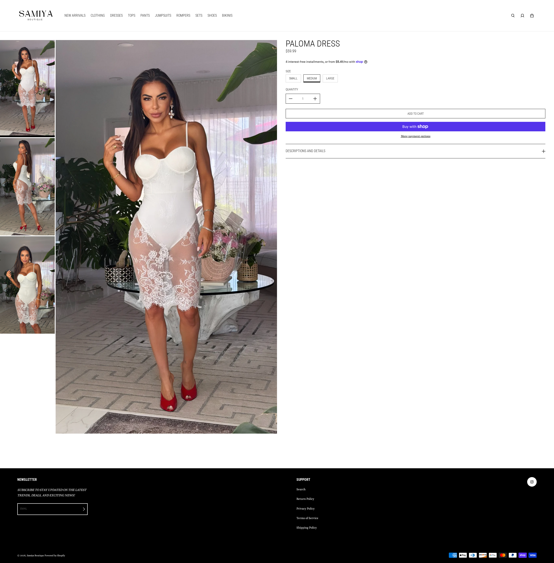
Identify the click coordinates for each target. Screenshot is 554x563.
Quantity (292, 89)
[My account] (522, 15)
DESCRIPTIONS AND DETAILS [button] (305, 151)
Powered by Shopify (55, 555)
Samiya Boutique (35, 555)
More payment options (415, 136)
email (23, 508)
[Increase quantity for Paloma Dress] (315, 98)
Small (293, 78)
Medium (312, 78)
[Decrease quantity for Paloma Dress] (290, 98)
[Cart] (532, 15)
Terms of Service (307, 518)
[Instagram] (532, 482)
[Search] (513, 15)
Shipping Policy (306, 528)
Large (330, 78)
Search (301, 489)
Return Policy (305, 499)
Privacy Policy (305, 509)
